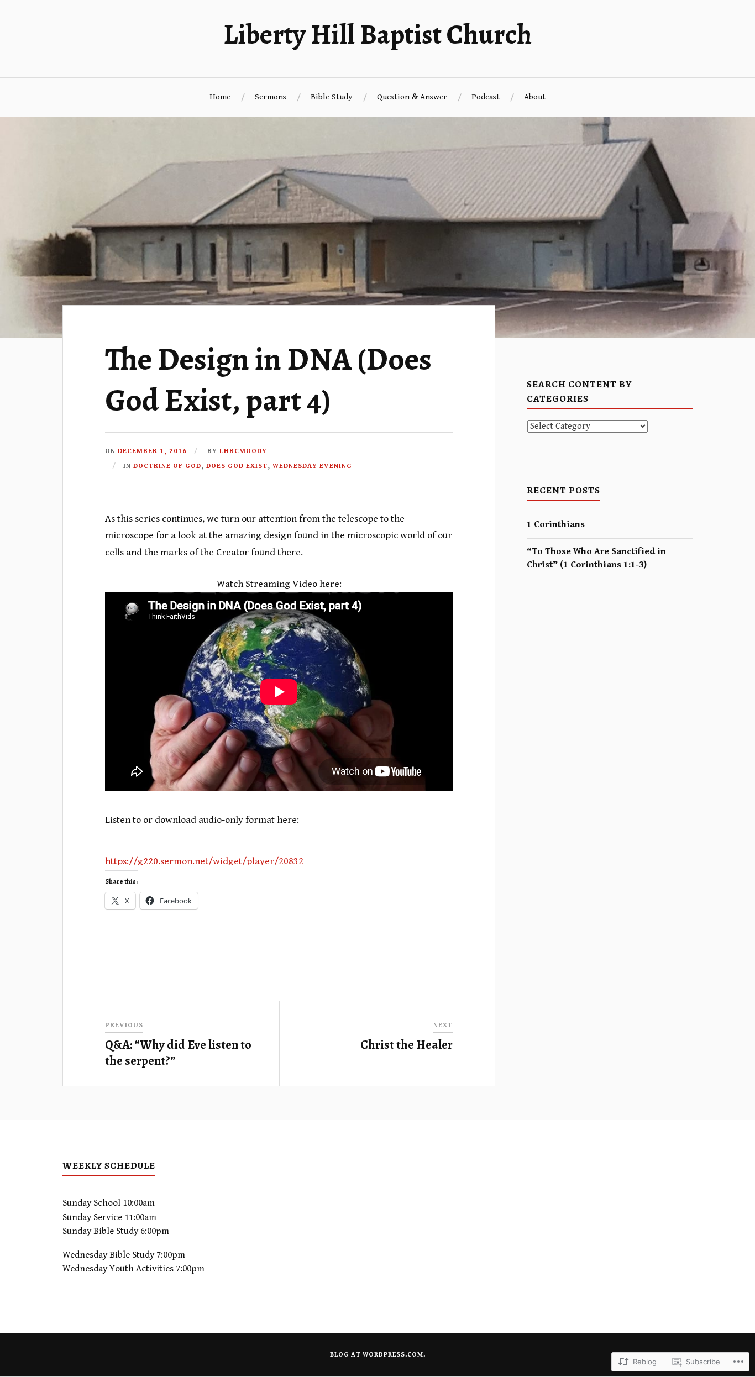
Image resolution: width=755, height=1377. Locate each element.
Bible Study (332, 97)
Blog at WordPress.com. (378, 1354)
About (535, 97)
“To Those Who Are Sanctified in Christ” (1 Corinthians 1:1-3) (596, 558)
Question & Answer (412, 97)
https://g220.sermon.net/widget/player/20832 (204, 861)
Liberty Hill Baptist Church (377, 34)
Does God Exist (237, 466)
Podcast (485, 97)
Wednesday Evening (312, 466)
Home (219, 97)
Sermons (270, 97)
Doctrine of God (167, 466)
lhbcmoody (243, 451)
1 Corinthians (556, 524)
